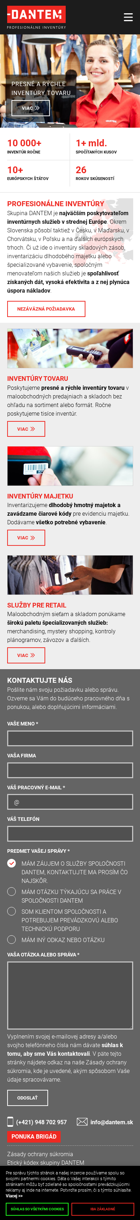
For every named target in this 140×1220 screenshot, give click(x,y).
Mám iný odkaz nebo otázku (63, 940)
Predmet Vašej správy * (38, 851)
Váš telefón (23, 819)
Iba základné (102, 1209)
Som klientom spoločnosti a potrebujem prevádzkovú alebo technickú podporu (70, 920)
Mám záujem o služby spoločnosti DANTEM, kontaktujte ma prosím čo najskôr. (75, 872)
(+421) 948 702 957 (41, 1122)
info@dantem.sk (111, 1122)
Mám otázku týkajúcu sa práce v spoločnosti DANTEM (71, 896)
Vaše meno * (22, 724)
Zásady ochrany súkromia (40, 1154)
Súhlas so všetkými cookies (37, 1209)
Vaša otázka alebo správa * (43, 955)
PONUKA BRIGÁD (33, 1136)
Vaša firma (21, 756)
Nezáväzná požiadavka (46, 309)
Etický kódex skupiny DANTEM (45, 1162)
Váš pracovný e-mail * (36, 788)
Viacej (11, 1195)
